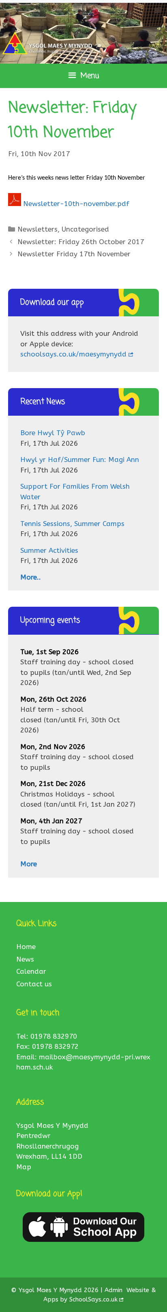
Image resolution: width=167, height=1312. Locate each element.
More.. (30, 577)
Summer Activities (49, 550)
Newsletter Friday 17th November (74, 254)
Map (23, 1167)
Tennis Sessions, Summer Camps (72, 524)
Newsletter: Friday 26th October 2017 (80, 242)
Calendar (31, 971)
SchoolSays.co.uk (93, 1299)
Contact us (34, 984)
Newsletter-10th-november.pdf (76, 204)
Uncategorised (85, 229)
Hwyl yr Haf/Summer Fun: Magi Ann (79, 459)
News (25, 959)
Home (26, 947)
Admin (114, 1290)
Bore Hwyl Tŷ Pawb (52, 433)
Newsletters (37, 229)
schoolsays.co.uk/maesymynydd (73, 354)
